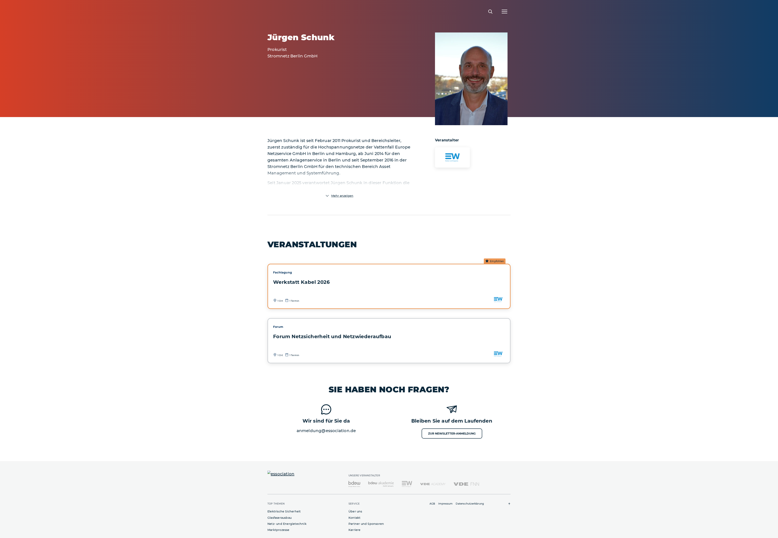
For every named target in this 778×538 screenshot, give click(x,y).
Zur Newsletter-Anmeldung (452, 433)
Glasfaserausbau (279, 518)
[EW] (407, 484)
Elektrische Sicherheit (284, 511)
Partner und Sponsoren (366, 524)
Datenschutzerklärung (470, 503)
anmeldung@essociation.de (326, 430)
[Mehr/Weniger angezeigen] (339, 195)
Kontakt (354, 518)
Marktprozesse (278, 530)
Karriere (354, 530)
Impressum (445, 503)
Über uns (355, 511)
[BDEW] (354, 484)
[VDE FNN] (466, 484)
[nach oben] (509, 503)
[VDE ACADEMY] (433, 484)
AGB (432, 503)
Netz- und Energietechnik (287, 524)
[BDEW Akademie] (381, 484)
